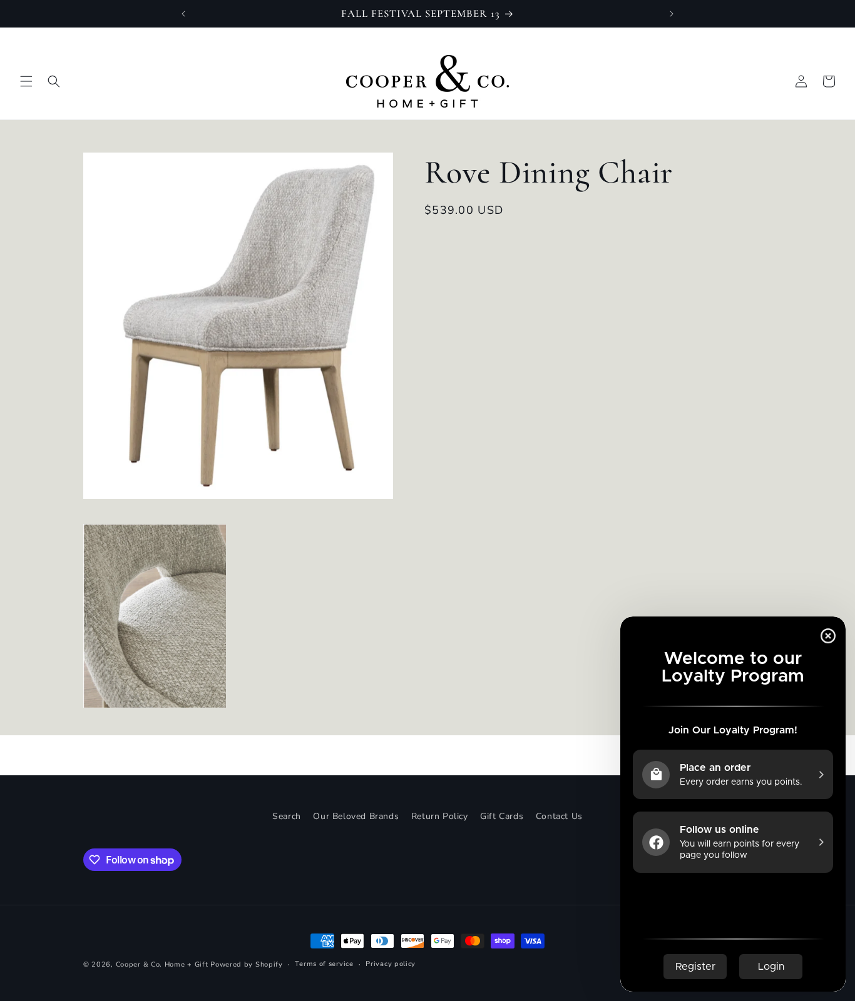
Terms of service (324, 963)
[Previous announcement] (183, 14)
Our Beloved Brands (356, 816)
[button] (26, 81)
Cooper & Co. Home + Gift (162, 964)
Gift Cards (501, 816)
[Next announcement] (671, 14)
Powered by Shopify (246, 964)
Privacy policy (391, 963)
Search (286, 816)
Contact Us (559, 816)
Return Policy (439, 816)
